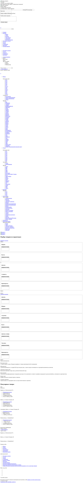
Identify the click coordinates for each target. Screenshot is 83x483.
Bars (6, 101)
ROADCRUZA (8, 131)
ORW (6, 170)
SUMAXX (7, 136)
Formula (7, 109)
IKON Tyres (7, 116)
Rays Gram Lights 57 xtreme (10, 174)
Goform (6, 112)
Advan (6, 166)
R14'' (6, 82)
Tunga (6, 141)
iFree (6, 169)
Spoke (6, 179)
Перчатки (7, 209)
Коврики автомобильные (10, 204)
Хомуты (7, 216)
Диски (6, 35)
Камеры (7, 202)
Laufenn (7, 120)
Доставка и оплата (7, 40)
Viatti (6, 142)
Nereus (6, 124)
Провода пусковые (9, 210)
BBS (6, 167)
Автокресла (7, 38)
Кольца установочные (9, 227)
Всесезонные (8, 96)
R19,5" (6, 89)
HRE (6, 168)
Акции (4, 43)
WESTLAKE (8, 144)
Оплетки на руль (8, 208)
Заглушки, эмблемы (9, 226)
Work (6, 186)
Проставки (7, 229)
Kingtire (7, 118)
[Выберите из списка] (5, 247)
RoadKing (7, 132)
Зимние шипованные (9, 98)
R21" (6, 92)
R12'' (6, 79)
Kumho (6, 119)
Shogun (6, 178)
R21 (6, 161)
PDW (6, 172)
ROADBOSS (8, 130)
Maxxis (6, 122)
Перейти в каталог (4, 240)
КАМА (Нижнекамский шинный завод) (13, 146)
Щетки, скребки (8, 219)
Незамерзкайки (8, 207)
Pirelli (6, 128)
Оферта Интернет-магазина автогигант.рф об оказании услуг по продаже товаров (20, 465)
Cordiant (7, 105)
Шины (6, 34)
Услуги (4, 42)
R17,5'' (6, 86)
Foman (6, 108)
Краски (6, 205)
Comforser (7, 104)
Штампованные (8, 164)
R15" (6, 193)
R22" (6, 93)
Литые (6, 163)
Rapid (6, 129)
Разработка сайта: (8, 481)
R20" (6, 159)
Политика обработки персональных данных (12, 464)
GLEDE (7, 111)
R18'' (6, 87)
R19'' (6, 88)
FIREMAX (7, 107)
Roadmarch (7, 133)
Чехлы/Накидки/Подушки (10, 218)
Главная (4, 32)
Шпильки (7, 230)
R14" (6, 192)
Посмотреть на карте (7, 392)
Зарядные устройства (9, 201)
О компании (5, 44)
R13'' (6, 81)
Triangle (7, 140)
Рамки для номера (9, 211)
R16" (6, 195)
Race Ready (7, 173)
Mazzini (6, 123)
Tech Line (7, 180)
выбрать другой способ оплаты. (34, 479)
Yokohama (7, 145)
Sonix (6, 135)
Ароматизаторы (8, 198)
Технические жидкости (10, 214)
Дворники (7, 200)
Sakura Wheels (8, 176)
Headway (7, 115)
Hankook (7, 113)
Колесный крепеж (9, 39)
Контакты (5, 45)
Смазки (6, 213)
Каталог (5, 33)
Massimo (7, 121)
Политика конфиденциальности (9, 463)
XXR (6, 187)
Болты (6, 223)
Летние (6, 99)
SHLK (6, 177)
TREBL (7, 181)
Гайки (6, 224)
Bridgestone (7, 102)
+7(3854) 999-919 (4, 69)
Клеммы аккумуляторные (10, 203)
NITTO (6, 127)
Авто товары (8, 37)
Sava (6, 134)
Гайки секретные (8, 225)
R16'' (6, 84)
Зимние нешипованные (10, 97)
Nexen (6, 126)
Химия (6, 215)
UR (6, 182)
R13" (6, 191)
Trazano (6, 139)
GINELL (7, 110)
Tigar (6, 138)
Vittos (6, 143)
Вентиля (7, 199)
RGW (6, 175)
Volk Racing (7, 184)
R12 (6, 151)
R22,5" (6, 94)
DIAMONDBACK (9, 106)
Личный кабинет (6, 46)
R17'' (6, 85)
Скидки (7, 212)
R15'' (6, 83)
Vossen (6, 185)
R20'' (6, 90)
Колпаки (7, 36)
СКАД (6, 188)
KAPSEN (7, 117)
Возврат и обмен (6, 460)
